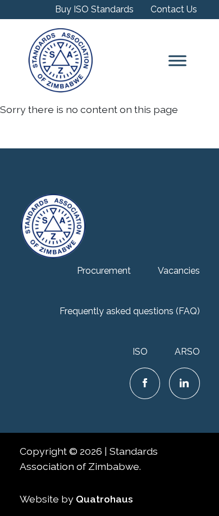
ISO (140, 351)
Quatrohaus (104, 499)
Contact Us (173, 9)
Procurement (104, 270)
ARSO (187, 351)
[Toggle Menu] (177, 60)
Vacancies (179, 270)
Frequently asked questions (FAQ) (130, 311)
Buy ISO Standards (94, 9)
